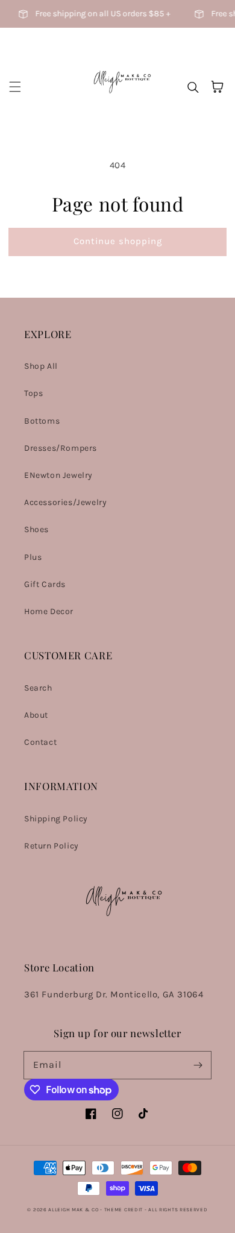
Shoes (36, 529)
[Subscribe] (197, 1065)
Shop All (41, 366)
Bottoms (42, 421)
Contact (40, 742)
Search (38, 688)
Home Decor (49, 611)
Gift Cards (45, 584)
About (36, 715)
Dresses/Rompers (60, 448)
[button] (15, 87)
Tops (33, 393)
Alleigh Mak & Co (74, 1209)
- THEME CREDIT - (124, 1209)
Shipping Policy (56, 819)
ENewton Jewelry (58, 475)
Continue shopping (118, 241)
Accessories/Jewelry (65, 502)
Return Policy (51, 846)
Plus (33, 557)
